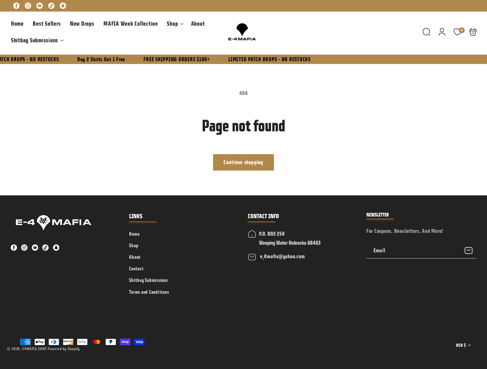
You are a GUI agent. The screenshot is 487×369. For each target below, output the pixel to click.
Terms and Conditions (149, 292)
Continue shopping (243, 162)
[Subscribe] (469, 250)
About (135, 257)
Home (134, 234)
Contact (136, 268)
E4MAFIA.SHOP (34, 349)
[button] (174, 23)
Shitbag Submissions (148, 280)
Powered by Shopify (64, 349)
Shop (133, 245)
